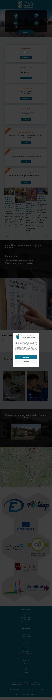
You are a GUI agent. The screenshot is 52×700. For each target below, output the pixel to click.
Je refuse (26, 361)
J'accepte (26, 357)
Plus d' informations (26, 365)
